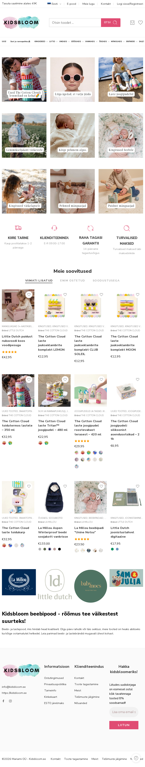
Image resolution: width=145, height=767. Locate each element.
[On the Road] (88, 550)
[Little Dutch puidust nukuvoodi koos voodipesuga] (18, 305)
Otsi (107, 22)
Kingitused (44, 326)
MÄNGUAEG (116, 41)
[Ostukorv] (132, 22)
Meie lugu (89, 4)
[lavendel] (54, 549)
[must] (59, 549)
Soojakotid (56, 518)
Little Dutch (16, 330)
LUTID (52, 41)
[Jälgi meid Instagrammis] (10, 701)
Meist (77, 690)
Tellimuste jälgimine (86, 697)
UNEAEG (63, 41)
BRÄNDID (130, 41)
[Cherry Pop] (76, 452)
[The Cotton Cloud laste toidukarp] (18, 497)
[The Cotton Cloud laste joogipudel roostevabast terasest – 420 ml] (90, 390)
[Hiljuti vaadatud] (136, 758)
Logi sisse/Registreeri (130, 4)
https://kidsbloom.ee (14, 693)
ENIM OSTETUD (72, 280)
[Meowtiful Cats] (88, 459)
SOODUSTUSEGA (106, 280)
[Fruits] (76, 459)
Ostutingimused (54, 678)
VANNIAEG (90, 41)
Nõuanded (80, 703)
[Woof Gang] (95, 452)
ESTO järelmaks (54, 703)
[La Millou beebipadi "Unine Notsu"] (90, 497)
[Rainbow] (95, 459)
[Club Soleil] (4, 443)
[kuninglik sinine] (49, 549)
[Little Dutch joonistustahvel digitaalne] (127, 497)
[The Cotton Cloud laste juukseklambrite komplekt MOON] (127, 305)
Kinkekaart (50, 697)
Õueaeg (43, 518)
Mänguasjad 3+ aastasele (17, 326)
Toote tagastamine (86, 684)
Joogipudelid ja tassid (88, 411)
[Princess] (95, 550)
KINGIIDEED (40, 41)
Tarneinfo (50, 690)
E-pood (71, 4)
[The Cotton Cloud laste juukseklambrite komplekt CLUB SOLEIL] (90, 305)
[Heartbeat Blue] (82, 550)
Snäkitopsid (26, 411)
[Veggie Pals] (76, 466)
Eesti (55, 4)
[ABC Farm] (76, 550)
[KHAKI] (44, 549)
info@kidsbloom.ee (14, 687)
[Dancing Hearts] (101, 452)
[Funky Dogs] (82, 459)
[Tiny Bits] (101, 459)
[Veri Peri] (101, 550)
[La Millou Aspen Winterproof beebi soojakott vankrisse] (54, 497)
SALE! (141, 41)
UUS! (4, 41)
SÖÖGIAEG (76, 41)
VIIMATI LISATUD (39, 280)
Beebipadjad (96, 518)
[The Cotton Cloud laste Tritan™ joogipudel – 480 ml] (54, 390)
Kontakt (106, 4)
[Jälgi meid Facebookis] (3, 700)
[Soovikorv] (28, 294)
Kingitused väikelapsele (67, 326)
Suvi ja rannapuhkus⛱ (20, 41)
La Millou (50, 521)
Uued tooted (10, 411)
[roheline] (112, 549)
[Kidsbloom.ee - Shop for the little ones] (21, 22)
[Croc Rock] (10, 443)
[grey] (40, 549)
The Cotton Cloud (56, 330)
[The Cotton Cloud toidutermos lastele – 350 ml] (18, 390)
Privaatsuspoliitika (55, 684)
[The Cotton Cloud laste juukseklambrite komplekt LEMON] (54, 305)
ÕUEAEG (103, 41)
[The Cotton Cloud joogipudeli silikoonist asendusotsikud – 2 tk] (127, 390)
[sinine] (117, 549)
